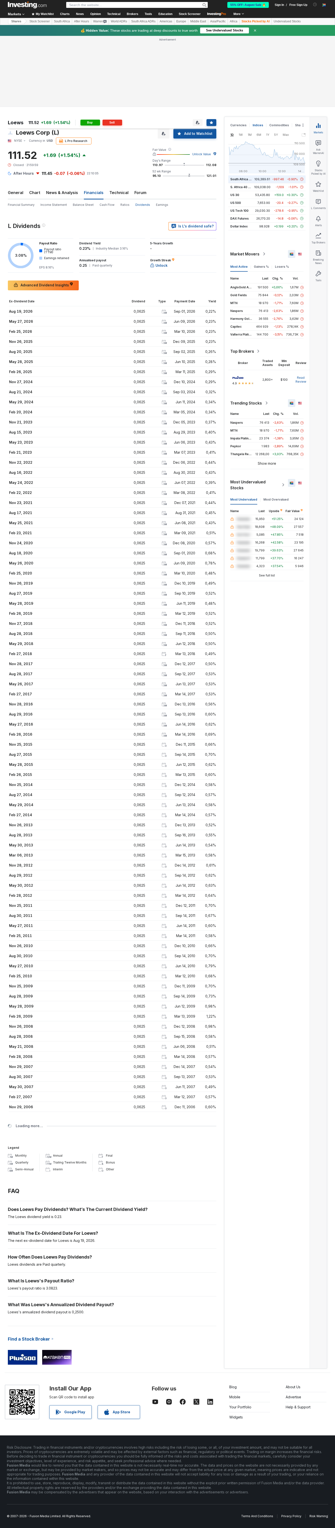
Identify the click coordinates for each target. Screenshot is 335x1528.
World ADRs (119, 21)
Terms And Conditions (257, 1516)
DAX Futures (239, 218)
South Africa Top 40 (244, 179)
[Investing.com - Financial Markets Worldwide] (27, 4)
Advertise (293, 1397)
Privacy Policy (291, 1516)
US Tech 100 (239, 210)
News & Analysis (62, 192)
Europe (181, 21)
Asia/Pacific (218, 21)
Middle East (198, 21)
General (15, 192)
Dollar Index (239, 226)
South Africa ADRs (143, 21)
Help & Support (298, 1407)
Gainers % (261, 266)
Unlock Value (201, 154)
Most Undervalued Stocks (248, 484)
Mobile (234, 1397)
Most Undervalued (243, 499)
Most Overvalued (276, 499)
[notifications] (315, 4)
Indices (258, 125)
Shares (16, 21)
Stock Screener (190, 14)
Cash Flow (107, 205)
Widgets (236, 1417)
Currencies (238, 125)
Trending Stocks (246, 403)
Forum (140, 192)
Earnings (162, 205)
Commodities (279, 125)
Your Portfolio (240, 1407)
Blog (233, 1387)
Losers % (282, 266)
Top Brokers (242, 351)
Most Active (239, 266)
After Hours (81, 21)
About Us (293, 1387)
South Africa (62, 21)
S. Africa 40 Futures (244, 187)
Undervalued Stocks (287, 21)
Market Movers (244, 254)
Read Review (301, 379)
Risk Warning (318, 1516)
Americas (166, 21)
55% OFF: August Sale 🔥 (248, 5)
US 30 (234, 195)
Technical (119, 192)
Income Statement (53, 205)
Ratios (124, 205)
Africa (233, 21)
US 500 (235, 203)
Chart (34, 192)
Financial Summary (21, 205)
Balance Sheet (83, 205)
